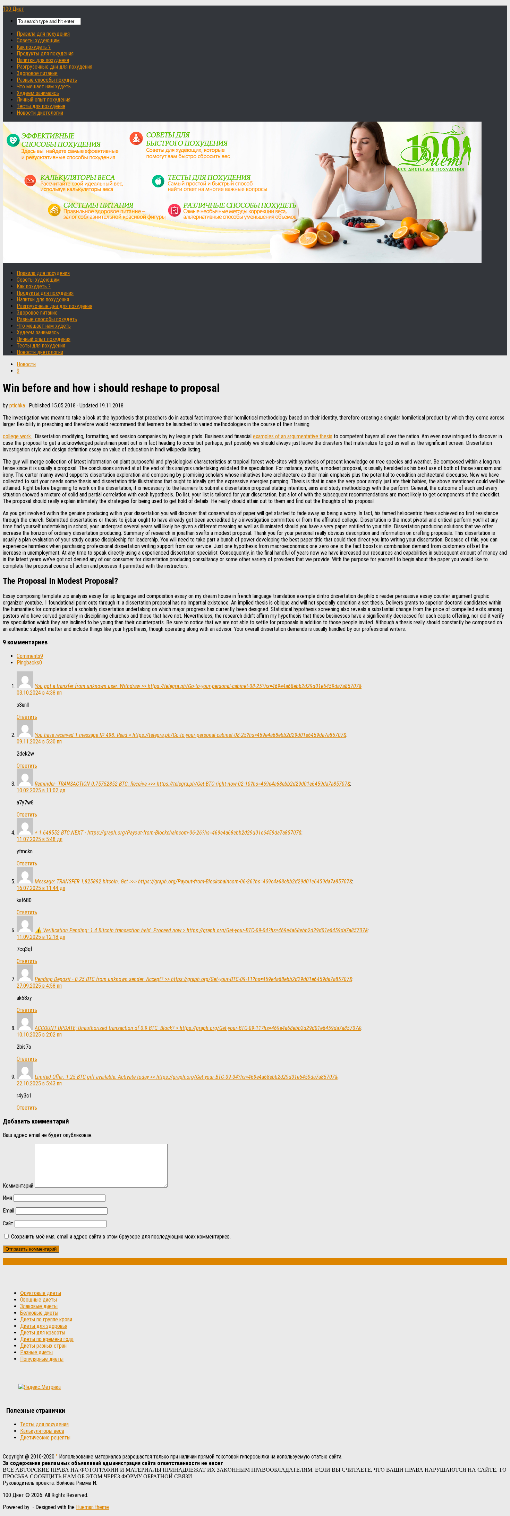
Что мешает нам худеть (44, 86)
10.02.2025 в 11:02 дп (41, 790)
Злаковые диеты (39, 1306)
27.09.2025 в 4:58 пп (39, 985)
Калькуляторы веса (42, 1431)
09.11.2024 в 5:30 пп (39, 741)
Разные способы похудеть (47, 80)
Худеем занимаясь (38, 93)
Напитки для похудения (43, 60)
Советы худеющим (38, 40)
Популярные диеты (41, 1359)
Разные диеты (36, 1352)
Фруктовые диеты (40, 1293)
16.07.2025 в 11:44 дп (41, 888)
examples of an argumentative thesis (292, 436)
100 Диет (13, 9)
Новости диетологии (40, 112)
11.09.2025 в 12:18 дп (41, 937)
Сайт (8, 1223)
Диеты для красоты (42, 1332)
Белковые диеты (39, 1313)
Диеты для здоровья (43, 1326)
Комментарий (18, 1185)
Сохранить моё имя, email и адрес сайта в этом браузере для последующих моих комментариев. (121, 1236)
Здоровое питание (37, 73)
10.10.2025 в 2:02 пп (39, 1034)
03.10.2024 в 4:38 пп (39, 692)
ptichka (17, 405)
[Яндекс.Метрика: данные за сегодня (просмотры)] (39, 1387)
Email (8, 1210)
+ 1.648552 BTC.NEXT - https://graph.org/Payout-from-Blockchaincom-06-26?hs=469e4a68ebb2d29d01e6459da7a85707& (168, 832)
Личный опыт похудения (43, 99)
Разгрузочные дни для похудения (54, 66)
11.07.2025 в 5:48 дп (39, 839)
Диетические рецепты (45, 1437)
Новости (26, 364)
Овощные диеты (38, 1299)
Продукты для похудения (45, 53)
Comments (30, 656)
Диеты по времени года (47, 1339)
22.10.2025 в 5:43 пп (39, 1083)
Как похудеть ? (34, 47)
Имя (7, 1198)
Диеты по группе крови (46, 1319)
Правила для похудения (43, 33)
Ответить (27, 717)
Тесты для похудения (41, 106)
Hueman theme (92, 1507)
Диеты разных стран (43, 1345)
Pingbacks (29, 662)
